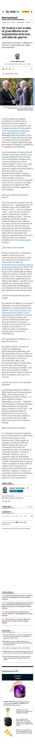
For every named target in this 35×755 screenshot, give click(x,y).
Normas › (30, 506)
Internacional (9, 17)
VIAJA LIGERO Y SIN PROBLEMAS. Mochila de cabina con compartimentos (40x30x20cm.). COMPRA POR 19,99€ (24, 722)
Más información (6, 524)
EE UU (8, 22)
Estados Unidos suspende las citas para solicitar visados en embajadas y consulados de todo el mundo (17, 658)
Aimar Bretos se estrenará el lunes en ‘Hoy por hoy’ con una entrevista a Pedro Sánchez (16, 621)
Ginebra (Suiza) (6, 516)
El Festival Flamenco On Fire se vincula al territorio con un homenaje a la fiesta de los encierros (17, 597)
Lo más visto (6, 630)
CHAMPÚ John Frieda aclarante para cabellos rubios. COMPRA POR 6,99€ (24, 711)
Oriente (28, 22)
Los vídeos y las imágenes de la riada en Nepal (16, 648)
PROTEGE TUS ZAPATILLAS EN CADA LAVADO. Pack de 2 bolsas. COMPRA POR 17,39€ (24, 731)
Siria (21, 516)
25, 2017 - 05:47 (25, 64)
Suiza (25, 516)
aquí (28, 528)
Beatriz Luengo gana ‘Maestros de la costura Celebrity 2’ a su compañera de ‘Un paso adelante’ (17, 613)
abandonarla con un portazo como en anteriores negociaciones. (17, 265)
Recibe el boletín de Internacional (13, 498)
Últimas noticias (7, 592)
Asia (33, 22)
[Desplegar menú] (3, 11)
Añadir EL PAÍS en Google (11, 73)
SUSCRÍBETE (26, 11)
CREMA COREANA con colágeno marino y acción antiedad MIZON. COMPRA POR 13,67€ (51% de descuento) (16, 703)
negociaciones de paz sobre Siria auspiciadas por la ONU (16, 131)
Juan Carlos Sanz (17, 61)
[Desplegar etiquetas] (32, 515)
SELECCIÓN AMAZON (17, 677)
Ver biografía (14, 491)
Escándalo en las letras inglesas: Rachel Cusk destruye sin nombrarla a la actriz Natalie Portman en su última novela (18, 643)
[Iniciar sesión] (31, 11)
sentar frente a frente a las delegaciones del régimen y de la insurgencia (16, 312)
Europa (4, 22)
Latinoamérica (21, 22)
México (13, 22)
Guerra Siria (15, 516)
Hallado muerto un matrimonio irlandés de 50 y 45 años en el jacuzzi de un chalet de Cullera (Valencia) (18, 652)
